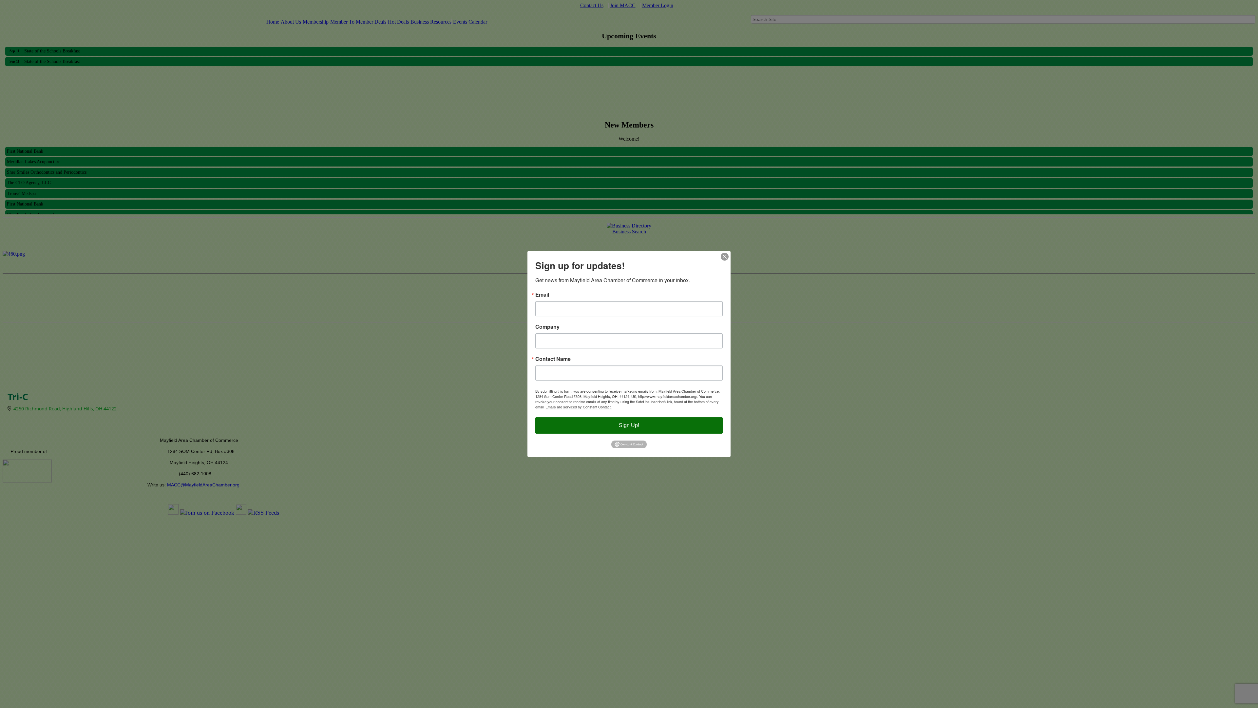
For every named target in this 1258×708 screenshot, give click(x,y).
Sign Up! (629, 425)
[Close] (725, 257)
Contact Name (553, 359)
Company (547, 326)
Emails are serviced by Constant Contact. (578, 406)
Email (542, 294)
